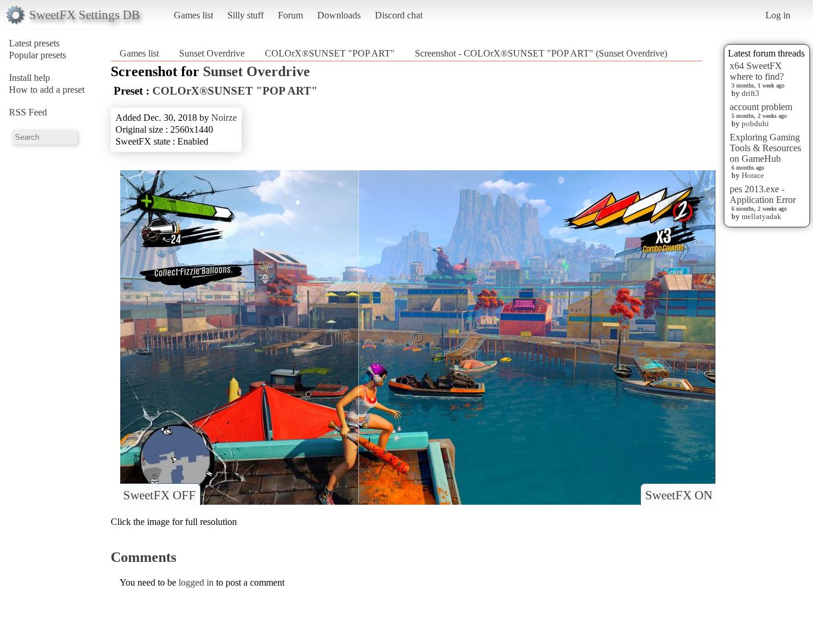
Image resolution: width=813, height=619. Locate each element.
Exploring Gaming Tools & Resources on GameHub (765, 148)
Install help (29, 78)
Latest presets (34, 43)
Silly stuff (245, 15)
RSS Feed (28, 112)
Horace (753, 175)
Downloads (339, 15)
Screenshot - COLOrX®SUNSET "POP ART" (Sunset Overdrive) (541, 53)
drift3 (750, 93)
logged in (196, 582)
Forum (290, 15)
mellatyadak (761, 216)
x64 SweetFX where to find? (757, 71)
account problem (761, 107)
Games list (193, 15)
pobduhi (755, 123)
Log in (777, 15)
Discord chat (399, 15)
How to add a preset (47, 90)
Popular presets (37, 55)
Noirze (224, 117)
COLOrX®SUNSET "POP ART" (330, 53)
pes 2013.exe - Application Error (763, 194)
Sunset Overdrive (212, 53)
